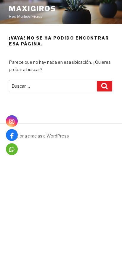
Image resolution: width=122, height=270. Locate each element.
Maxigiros (32, 8)
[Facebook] (12, 135)
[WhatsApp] (12, 149)
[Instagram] (12, 121)
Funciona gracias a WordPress (39, 135)
